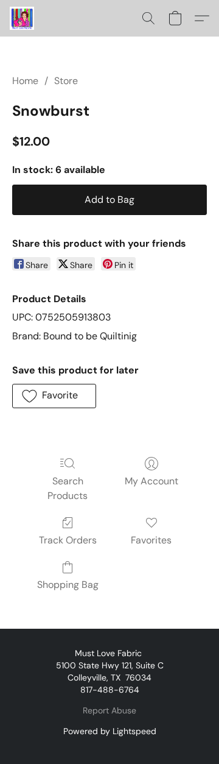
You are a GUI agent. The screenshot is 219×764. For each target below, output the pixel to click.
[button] (22, 18)
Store (66, 80)
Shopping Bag (68, 584)
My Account (151, 481)
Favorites (151, 540)
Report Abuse (109, 710)
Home (25, 80)
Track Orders (68, 540)
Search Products (67, 488)
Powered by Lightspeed (109, 731)
